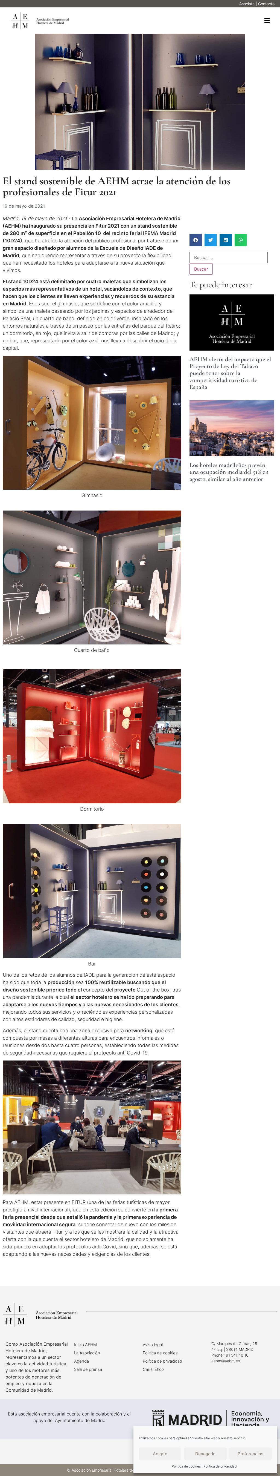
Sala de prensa (88, 1369)
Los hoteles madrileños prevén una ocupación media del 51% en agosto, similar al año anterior (229, 472)
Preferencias (250, 1453)
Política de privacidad (220, 1466)
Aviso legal (153, 1344)
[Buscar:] (228, 257)
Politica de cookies (186, 1466)
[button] (267, 20)
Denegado (205, 1453)
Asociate (247, 3)
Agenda (81, 1361)
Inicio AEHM (85, 1344)
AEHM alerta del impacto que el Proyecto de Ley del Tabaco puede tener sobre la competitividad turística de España (230, 373)
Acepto (160, 1453)
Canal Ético (153, 1369)
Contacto (266, 3)
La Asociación (87, 1352)
